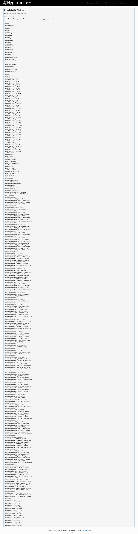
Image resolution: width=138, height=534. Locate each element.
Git (117, 3)
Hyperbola (16, 2)
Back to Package (9, 16)
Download (132, 3)
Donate (123, 3)
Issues (112, 3)
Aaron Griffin (90, 532)
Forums (98, 3)
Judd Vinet (82, 532)
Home (82, 3)
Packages (90, 3)
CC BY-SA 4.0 (84, 530)
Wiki (105, 3)
